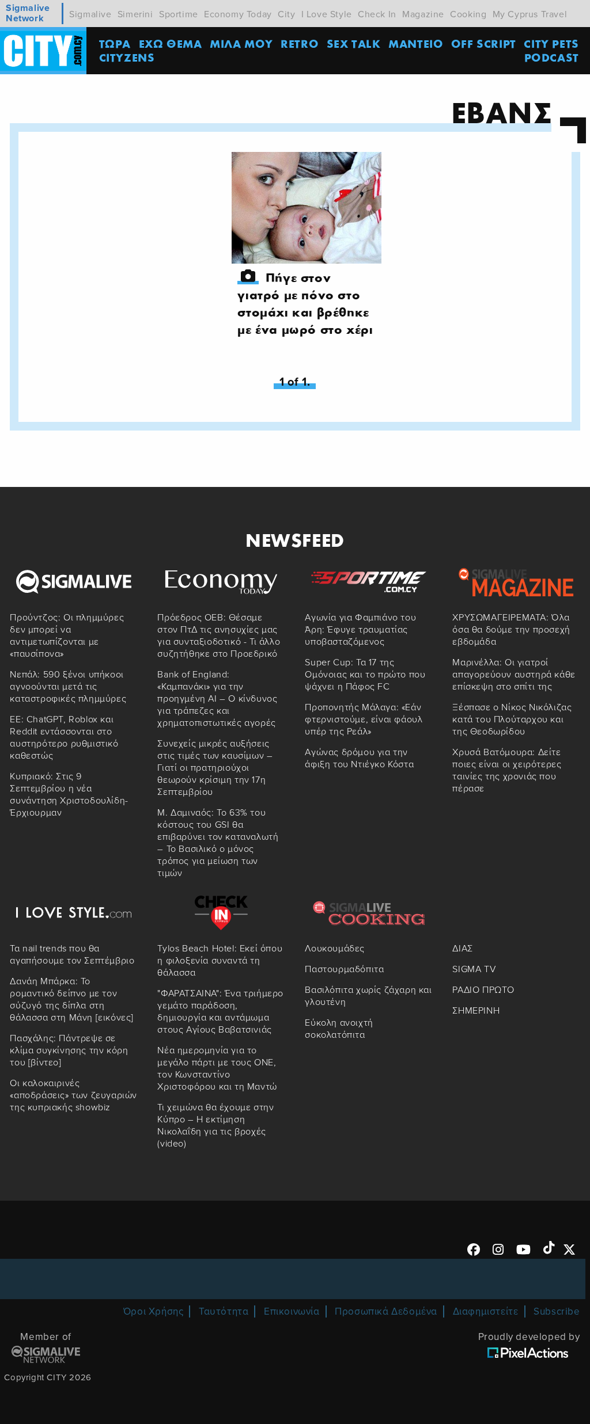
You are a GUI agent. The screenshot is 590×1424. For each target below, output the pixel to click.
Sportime (178, 14)
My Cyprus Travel (530, 14)
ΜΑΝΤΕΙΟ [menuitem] (415, 43)
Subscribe (557, 1311)
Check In (377, 14)
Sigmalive (90, 14)
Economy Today (238, 14)
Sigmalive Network (28, 13)
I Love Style (326, 14)
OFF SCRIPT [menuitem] (483, 43)
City (286, 14)
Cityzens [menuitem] (127, 57)
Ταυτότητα (223, 1311)
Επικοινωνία (292, 1311)
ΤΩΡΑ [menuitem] (115, 43)
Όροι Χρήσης (153, 1311)
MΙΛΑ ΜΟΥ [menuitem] (241, 43)
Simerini (135, 14)
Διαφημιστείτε (486, 1311)
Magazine (423, 14)
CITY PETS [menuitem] (551, 43)
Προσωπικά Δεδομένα (386, 1311)
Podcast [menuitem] (551, 57)
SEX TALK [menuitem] (354, 43)
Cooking (468, 14)
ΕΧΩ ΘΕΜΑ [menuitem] (170, 43)
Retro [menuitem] (300, 43)
